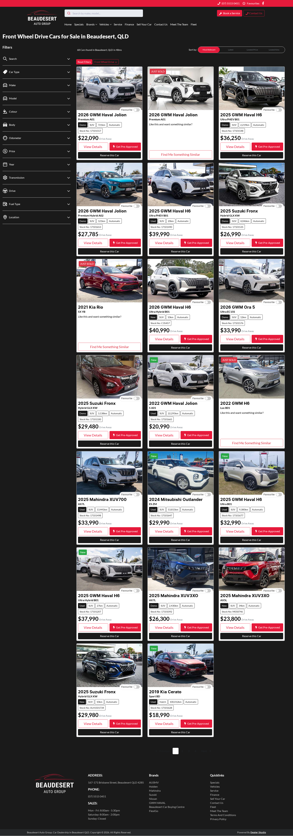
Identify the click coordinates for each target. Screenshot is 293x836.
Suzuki (153, 794)
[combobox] (104, 13)
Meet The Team (179, 24)
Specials (79, 24)
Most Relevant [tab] (209, 49)
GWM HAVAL (157, 802)
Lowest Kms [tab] (274, 49)
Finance (129, 24)
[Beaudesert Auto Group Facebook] (263, 3)
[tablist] (241, 50)
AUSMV (154, 782)
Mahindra (155, 790)
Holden (153, 786)
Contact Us (161, 24)
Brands (90, 24)
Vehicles (104, 24)
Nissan (153, 798)
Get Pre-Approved (127, 146)
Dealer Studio (258, 832)
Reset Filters (84, 61)
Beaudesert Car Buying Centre (166, 806)
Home (68, 24)
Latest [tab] (230, 49)
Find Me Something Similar (180, 154)
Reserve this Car (109, 155)
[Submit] (69, 13)
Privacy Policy (218, 819)
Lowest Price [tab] (252, 49)
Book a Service (231, 13)
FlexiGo (153, 810)
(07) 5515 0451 (231, 3)
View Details (93, 147)
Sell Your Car (144, 24)
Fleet (194, 24)
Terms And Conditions (223, 815)
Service (118, 24)
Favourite (126, 110)
